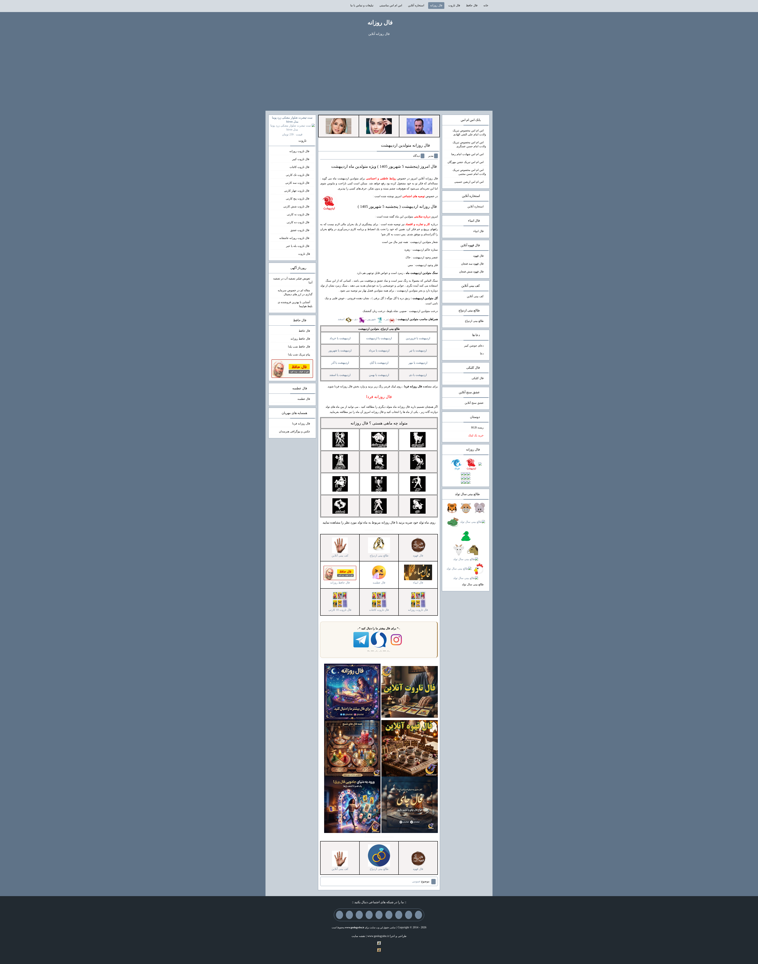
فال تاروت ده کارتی (298, 222)
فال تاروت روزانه (299, 151)
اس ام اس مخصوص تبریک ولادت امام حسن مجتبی (469, 172)
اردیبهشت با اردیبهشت (379, 338)
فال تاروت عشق (300, 230)
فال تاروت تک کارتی (298, 174)
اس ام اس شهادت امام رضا (467, 154)
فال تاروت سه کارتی (297, 182)
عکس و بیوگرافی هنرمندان (294, 431)
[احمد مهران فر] (419, 125)
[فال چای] (409, 804)
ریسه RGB (477, 427)
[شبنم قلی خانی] (338, 125)
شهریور (372, 319)
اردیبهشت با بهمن (379, 375)
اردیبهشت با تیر (418, 350)
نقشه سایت (358, 936)
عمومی (416, 881)
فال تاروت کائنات (300, 167)
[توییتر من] (369, 915)
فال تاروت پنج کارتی (298, 198)
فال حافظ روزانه (300, 338)
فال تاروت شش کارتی (296, 206)
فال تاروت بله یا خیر (298, 246)
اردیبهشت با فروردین (418, 338)
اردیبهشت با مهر (418, 362)
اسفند (341, 319)
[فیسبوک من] (398, 915)
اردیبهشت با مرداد (379, 350)
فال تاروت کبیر (301, 159)
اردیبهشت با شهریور (340, 350)
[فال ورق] (352, 804)
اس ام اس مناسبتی (390, 5)
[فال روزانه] (352, 691)
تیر (387, 319)
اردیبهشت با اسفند (340, 375)
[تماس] (379, 915)
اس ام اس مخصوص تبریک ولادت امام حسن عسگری (469, 144)
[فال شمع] (352, 748)
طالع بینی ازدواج (474, 320)
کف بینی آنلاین (475, 296)
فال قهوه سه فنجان (472, 263)
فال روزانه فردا (301, 423)
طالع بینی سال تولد (473, 584)
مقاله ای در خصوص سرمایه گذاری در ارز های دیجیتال (295, 292)
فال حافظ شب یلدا (299, 346)
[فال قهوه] (409, 748)
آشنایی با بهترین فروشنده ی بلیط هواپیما (295, 304)
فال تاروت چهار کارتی (297, 190)
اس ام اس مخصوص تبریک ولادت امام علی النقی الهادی (469, 132)
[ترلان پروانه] (379, 125)
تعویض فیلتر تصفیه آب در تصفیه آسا (292, 280)
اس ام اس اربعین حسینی (469, 181)
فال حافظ (472, 5)
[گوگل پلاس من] (359, 915)
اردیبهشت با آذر (340, 362)
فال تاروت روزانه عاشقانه (294, 238)
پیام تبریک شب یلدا (299, 354)
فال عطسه (303, 398)
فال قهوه (478, 255)
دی (356, 319)
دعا (482, 353)
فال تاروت (454, 5)
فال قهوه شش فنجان (471, 271)
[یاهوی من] (418, 915)
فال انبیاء (478, 231)
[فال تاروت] (409, 691)
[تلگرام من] (408, 915)
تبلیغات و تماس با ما (361, 5)
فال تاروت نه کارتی (298, 214)
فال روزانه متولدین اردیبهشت (405, 145)
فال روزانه (436, 5)
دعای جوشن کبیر (474, 345)
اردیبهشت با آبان (379, 362)
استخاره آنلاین (416, 5)
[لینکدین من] (339, 915)
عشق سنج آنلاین (474, 402)
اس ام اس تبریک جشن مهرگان (465, 162)
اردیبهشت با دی (418, 375)
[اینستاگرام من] (388, 915)
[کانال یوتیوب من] (349, 915)
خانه (485, 5)
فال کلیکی (478, 378)
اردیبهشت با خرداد (340, 338)
